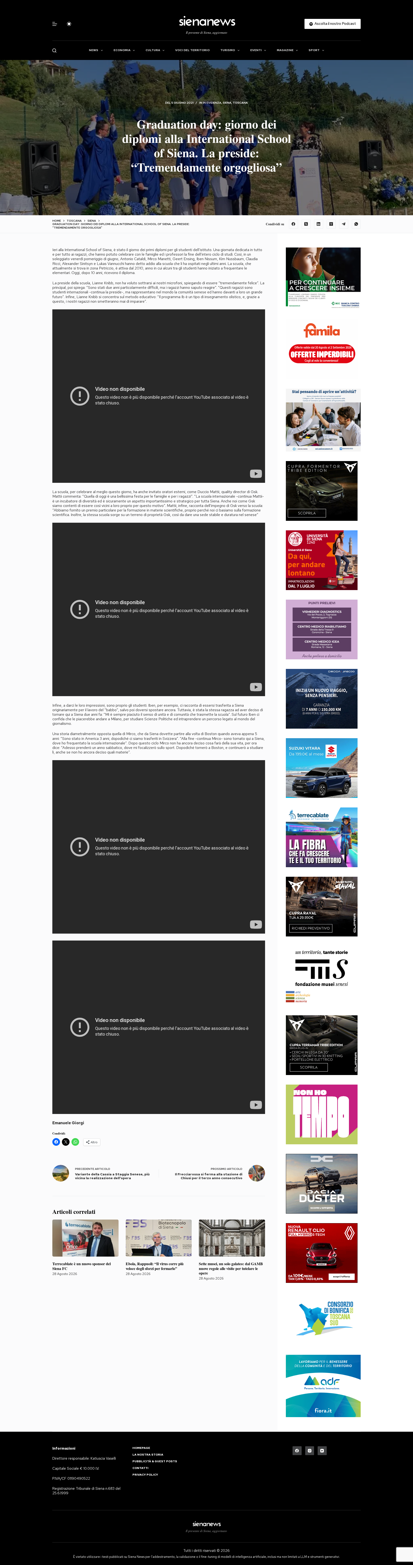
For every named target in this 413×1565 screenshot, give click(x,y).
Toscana (240, 103)
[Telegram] (343, 224)
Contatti (140, 1468)
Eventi (256, 50)
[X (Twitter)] (306, 224)
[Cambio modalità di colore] (69, 24)
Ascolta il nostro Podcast (335, 23)
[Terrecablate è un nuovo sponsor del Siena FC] (85, 1238)
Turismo (227, 50)
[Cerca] (54, 50)
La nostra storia (147, 1455)
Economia (122, 50)
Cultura (153, 50)
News (93, 50)
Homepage (141, 1448)
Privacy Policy (145, 1475)
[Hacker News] (331, 224)
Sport (314, 50)
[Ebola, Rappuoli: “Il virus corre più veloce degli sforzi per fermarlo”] (159, 1238)
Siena (227, 103)
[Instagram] (309, 1450)
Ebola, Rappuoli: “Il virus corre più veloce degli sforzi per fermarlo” (155, 1266)
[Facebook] (293, 224)
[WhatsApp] (356, 224)
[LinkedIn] (318, 224)
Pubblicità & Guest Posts (154, 1461)
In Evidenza (212, 103)
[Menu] (54, 24)
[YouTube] (322, 1450)
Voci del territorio (192, 50)
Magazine (285, 50)
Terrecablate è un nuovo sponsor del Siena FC (81, 1266)
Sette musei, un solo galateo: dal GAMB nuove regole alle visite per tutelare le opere (231, 1268)
